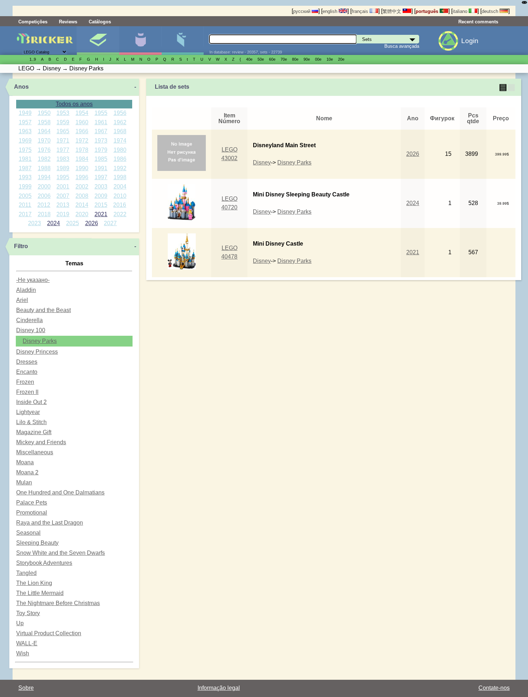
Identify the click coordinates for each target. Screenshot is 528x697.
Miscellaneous (34, 452)
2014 (81, 205)
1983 (62, 159)
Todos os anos (74, 104)
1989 (62, 168)
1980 (120, 150)
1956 (120, 113)
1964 (44, 131)
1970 (44, 141)
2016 (119, 205)
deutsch (491, 11)
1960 (81, 122)
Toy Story (28, 613)
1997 (100, 177)
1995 (62, 177)
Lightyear (28, 412)
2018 (44, 214)
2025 (72, 223)
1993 (25, 177)
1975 (25, 150)
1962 (120, 122)
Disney (262, 162)
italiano (461, 11)
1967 (100, 131)
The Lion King (34, 583)
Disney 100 (30, 330)
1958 (44, 122)
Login (469, 41)
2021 (100, 214)
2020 (81, 214)
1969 (25, 141)
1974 (120, 141)
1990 (81, 168)
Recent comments (478, 21)
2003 (100, 186)
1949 (25, 113)
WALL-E (26, 643)
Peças (183, 40)
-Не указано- (33, 280)
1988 (44, 168)
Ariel (22, 300)
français (361, 11)
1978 (81, 150)
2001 (62, 186)
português (428, 11)
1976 (44, 150)
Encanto (26, 372)
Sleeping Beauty (37, 543)
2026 (91, 223)
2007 (62, 196)
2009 (100, 196)
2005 (25, 196)
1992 (120, 168)
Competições (32, 21)
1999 (25, 186)
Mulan (24, 482)
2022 (120, 214)
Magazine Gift (33, 432)
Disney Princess (37, 352)
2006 (44, 196)
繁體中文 (393, 11)
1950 (44, 113)
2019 (62, 214)
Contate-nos (494, 688)
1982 (44, 159)
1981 (25, 159)
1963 (25, 131)
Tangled (26, 573)
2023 (34, 223)
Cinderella (29, 320)
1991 (100, 168)
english (331, 11)
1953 (62, 113)
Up (20, 623)
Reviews (68, 21)
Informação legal (219, 688)
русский (302, 11)
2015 (100, 205)
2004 (120, 186)
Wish (22, 653)
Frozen (25, 382)
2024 (53, 223)
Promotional (31, 513)
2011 (25, 205)
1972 (81, 141)
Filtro (21, 246)
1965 (62, 131)
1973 (100, 141)
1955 (100, 113)
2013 (62, 205)
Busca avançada (401, 46)
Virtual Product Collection (48, 633)
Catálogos (100, 21)
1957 (25, 122)
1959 (62, 122)
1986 (120, 159)
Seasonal (28, 533)
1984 (81, 159)
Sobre (26, 688)
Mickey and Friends (41, 442)
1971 (62, 141)
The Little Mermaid (40, 593)
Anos (21, 87)
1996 (81, 177)
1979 (100, 150)
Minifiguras (140, 40)
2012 (43, 205)
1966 (81, 131)
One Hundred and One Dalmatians (60, 492)
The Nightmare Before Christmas (58, 603)
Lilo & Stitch (31, 422)
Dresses (26, 362)
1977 (62, 150)
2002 (81, 186)
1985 (100, 159)
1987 (25, 168)
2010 (120, 196)
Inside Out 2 (31, 402)
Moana (25, 462)
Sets (98, 40)
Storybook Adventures (44, 563)
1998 (120, 177)
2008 (81, 196)
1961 (100, 122)
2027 (110, 223)
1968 (120, 131)
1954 (81, 113)
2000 (44, 186)
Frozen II (27, 392)
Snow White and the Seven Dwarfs (60, 553)
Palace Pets (31, 502)
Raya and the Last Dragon (49, 523)
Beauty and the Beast (43, 310)
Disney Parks (40, 341)
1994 (44, 177)
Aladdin (26, 290)
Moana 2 (27, 472)
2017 (25, 214)
